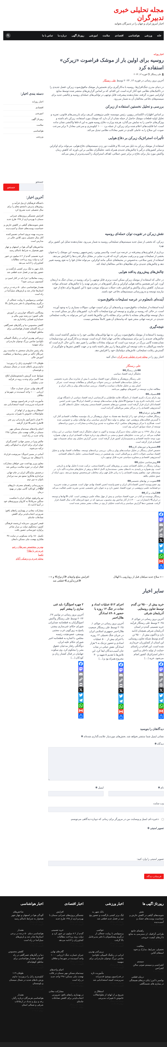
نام (161, 787)
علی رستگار (156, 74)
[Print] (106, 535)
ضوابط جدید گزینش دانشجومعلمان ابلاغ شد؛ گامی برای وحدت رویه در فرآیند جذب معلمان (24, 379)
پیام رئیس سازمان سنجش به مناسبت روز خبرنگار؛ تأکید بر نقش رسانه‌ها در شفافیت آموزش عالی (23, 353)
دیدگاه (159, 743)
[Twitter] (106, 545)
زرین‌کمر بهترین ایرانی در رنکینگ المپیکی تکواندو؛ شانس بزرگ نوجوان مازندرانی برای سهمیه (23, 341)
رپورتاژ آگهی (78, 35)
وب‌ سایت (158, 803)
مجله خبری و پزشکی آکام (29, 558)
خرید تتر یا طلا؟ (35, 550)
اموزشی (93, 35)
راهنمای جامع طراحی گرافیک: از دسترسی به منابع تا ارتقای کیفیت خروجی (146, 934)
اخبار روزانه (159, 54)
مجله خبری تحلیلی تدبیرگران (132, 356)
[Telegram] (106, 550)
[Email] (106, 524)
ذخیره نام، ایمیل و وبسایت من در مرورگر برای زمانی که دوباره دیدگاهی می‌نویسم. (114, 819)
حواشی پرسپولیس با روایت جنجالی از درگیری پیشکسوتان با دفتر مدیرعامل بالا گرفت (24, 303)
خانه (159, 35)
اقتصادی (119, 35)
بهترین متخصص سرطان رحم (27, 547)
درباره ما (62, 35)
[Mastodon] (106, 519)
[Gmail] (106, 561)
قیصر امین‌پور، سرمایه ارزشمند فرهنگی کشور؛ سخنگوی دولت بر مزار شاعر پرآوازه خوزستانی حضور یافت (24, 526)
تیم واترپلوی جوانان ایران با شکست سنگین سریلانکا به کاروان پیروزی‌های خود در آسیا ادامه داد (23, 501)
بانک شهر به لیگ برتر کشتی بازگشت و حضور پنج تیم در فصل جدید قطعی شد (106, 915)
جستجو (39, 181)
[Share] (106, 566)
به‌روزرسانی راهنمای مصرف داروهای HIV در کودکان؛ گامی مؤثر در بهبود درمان (25, 488)
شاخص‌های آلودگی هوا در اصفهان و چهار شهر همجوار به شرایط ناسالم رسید (27, 915)
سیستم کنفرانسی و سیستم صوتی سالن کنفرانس (148, 964)
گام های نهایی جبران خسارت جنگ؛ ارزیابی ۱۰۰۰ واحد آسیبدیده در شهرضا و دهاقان (24, 391)
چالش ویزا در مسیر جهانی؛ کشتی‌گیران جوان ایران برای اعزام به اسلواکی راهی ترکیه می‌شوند (24, 444)
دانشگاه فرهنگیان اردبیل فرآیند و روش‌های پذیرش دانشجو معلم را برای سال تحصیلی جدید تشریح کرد (25, 206)
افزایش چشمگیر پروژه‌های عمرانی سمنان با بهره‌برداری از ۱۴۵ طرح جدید (66, 915)
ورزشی (148, 35)
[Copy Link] (106, 530)
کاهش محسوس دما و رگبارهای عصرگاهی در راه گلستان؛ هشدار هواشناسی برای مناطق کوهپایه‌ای (23, 328)
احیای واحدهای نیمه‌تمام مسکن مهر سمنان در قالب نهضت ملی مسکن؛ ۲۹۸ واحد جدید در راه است (24, 432)
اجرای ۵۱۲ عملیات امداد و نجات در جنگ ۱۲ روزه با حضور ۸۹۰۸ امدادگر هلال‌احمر (108, 611)
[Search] (8, 35)
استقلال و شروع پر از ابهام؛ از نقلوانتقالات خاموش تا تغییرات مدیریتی (108, 994)
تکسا (40, 554)
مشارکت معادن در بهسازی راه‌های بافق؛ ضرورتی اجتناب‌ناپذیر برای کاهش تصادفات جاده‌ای (24, 513)
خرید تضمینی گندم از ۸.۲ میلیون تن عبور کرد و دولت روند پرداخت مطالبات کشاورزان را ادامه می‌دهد (24, 259)
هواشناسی (134, 35)
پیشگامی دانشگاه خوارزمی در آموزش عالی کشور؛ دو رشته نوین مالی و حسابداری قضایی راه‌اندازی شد (25, 316)
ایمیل (99, 787)
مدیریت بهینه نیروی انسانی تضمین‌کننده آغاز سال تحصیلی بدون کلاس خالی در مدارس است (24, 237)
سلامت (106, 35)
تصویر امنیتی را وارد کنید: (150, 859)
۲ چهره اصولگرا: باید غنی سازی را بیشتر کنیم (68, 606)
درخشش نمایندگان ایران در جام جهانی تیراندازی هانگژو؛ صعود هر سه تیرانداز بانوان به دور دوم (25, 475)
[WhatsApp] (106, 556)
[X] (106, 540)
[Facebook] (106, 514)
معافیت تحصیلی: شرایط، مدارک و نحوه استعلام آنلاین (149, 949)
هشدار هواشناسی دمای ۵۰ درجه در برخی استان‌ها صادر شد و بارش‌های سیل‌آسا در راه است (23, 290)
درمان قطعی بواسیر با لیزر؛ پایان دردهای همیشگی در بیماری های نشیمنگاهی (146, 980)
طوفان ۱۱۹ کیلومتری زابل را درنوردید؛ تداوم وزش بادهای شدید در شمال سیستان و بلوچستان (23, 366)
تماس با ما (47, 35)
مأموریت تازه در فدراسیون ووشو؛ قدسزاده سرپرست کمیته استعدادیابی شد (107, 976)
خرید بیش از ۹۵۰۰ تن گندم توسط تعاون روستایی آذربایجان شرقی (147, 608)
